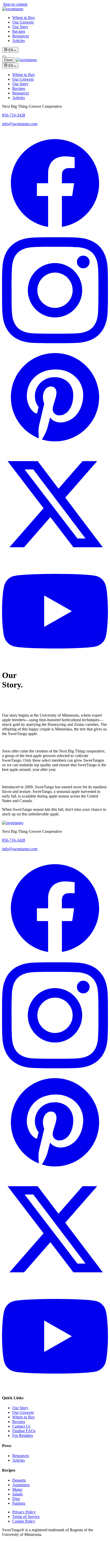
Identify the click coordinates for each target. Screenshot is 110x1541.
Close (8, 60)
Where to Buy (23, 17)
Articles (18, 40)
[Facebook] (55, 235)
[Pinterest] (55, 449)
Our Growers (23, 22)
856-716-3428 (13, 115)
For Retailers (22, 1435)
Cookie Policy (23, 1521)
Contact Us (21, 1426)
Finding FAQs (24, 1431)
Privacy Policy (24, 1512)
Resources (20, 36)
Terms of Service (26, 1516)
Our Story (20, 27)
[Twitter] (55, 556)
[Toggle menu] (4, 56)
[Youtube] (55, 663)
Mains (17, 1489)
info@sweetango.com (19, 124)
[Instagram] (55, 342)
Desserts (19, 1480)
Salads (17, 1494)
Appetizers (21, 1485)
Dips (16, 1498)
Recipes (18, 31)
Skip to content (15, 4)
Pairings (18, 1503)
